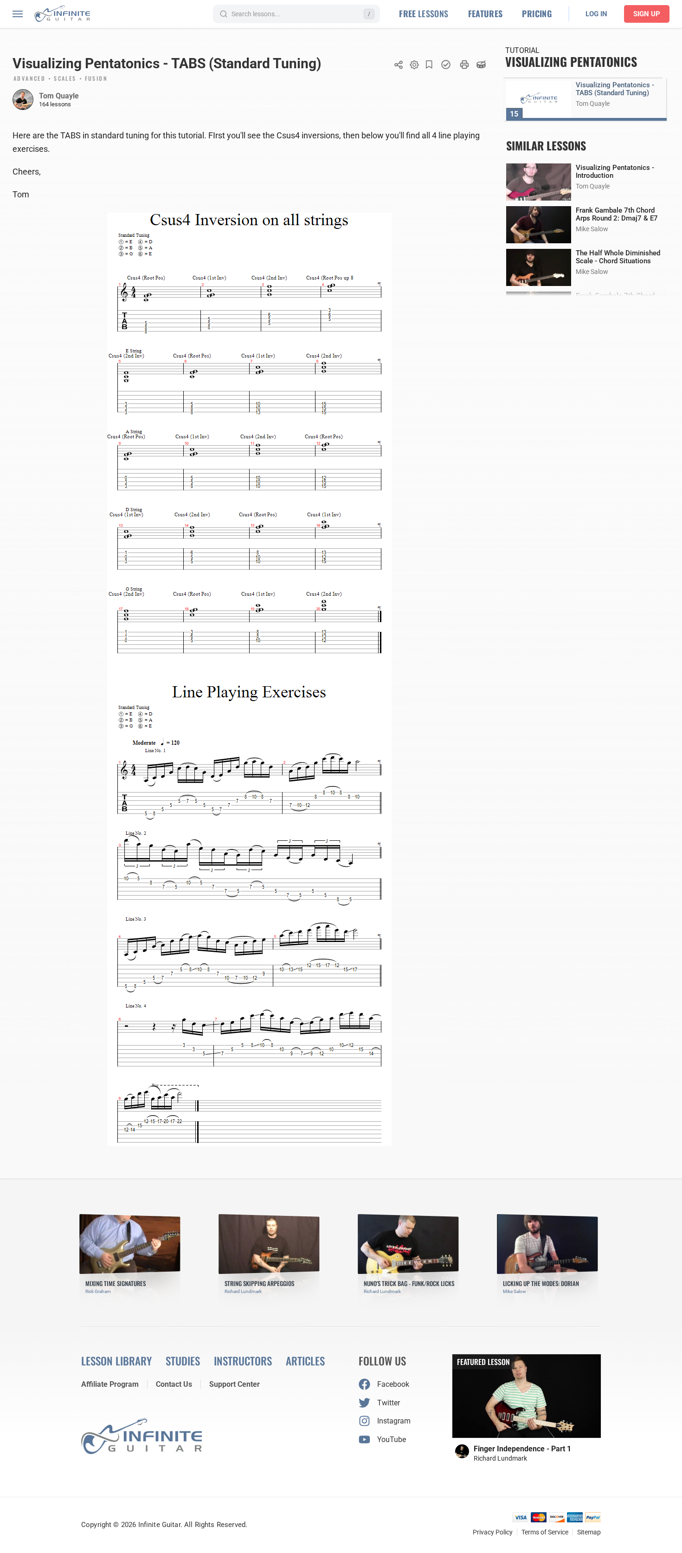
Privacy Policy (493, 1532)
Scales (65, 79)
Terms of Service (544, 1532)
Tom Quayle (59, 95)
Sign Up (646, 14)
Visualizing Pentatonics (571, 61)
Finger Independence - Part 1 (522, 1448)
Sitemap (589, 1532)
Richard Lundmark (500, 1458)
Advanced (29, 79)
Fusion (96, 79)
